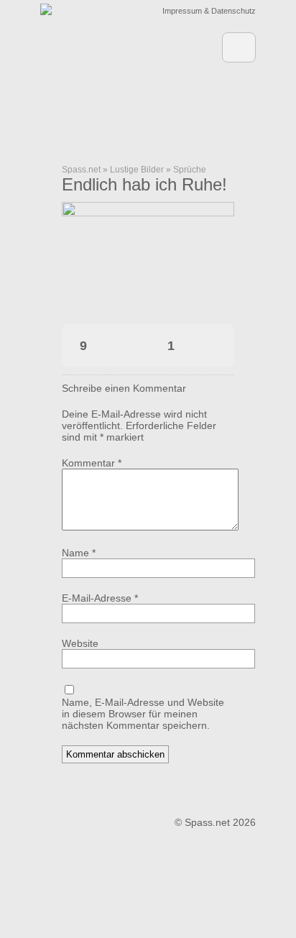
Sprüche (189, 170)
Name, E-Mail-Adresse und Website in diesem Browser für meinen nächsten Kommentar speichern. (143, 713)
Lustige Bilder (137, 170)
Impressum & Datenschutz (209, 10)
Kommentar (91, 463)
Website (80, 643)
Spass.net (81, 170)
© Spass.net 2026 (215, 822)
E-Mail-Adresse (100, 598)
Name (79, 552)
